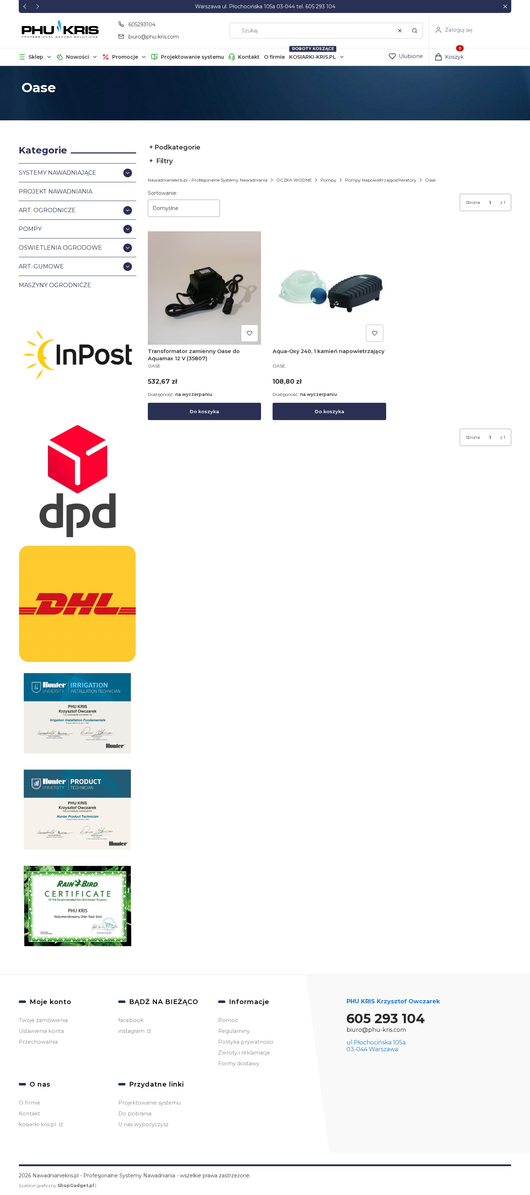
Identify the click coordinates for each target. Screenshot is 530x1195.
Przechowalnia (38, 1042)
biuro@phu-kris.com (153, 37)
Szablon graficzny (56, 1185)
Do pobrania (134, 1113)
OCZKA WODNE (294, 180)
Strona (473, 202)
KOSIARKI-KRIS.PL (312, 57)
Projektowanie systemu (192, 57)
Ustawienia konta (41, 1031)
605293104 (141, 24)
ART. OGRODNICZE (47, 210)
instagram (132, 1031)
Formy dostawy (238, 1063)
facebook (130, 1020)
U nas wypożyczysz (143, 1124)
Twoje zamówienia (43, 1020)
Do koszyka (204, 411)
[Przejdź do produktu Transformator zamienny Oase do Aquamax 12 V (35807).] (204, 288)
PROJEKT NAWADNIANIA (55, 191)
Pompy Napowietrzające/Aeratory (380, 180)
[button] (505, 6)
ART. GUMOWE (41, 266)
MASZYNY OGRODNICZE (55, 285)
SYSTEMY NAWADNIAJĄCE (57, 172)
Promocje (125, 57)
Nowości (77, 57)
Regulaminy (234, 1031)
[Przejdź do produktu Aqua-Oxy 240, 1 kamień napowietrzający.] (329, 288)
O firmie (274, 57)
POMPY (30, 229)
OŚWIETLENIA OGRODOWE (60, 247)
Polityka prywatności (245, 1042)
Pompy (328, 180)
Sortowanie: (162, 193)
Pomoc (228, 1020)
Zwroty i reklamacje (244, 1052)
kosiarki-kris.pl (38, 1124)
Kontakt (249, 57)
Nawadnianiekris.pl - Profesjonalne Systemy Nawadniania (208, 180)
